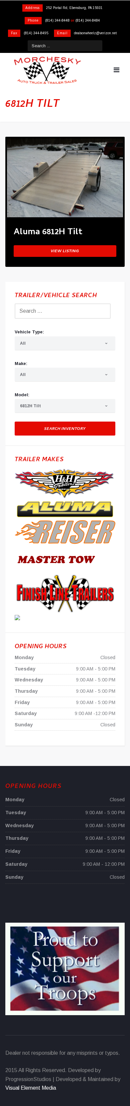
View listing (65, 251)
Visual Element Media (30, 1088)
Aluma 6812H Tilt (48, 233)
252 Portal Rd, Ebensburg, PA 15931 (74, 8)
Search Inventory (65, 429)
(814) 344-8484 (87, 20)
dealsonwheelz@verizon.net (95, 33)
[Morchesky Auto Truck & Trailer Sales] (47, 70)
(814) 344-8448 (57, 20)
